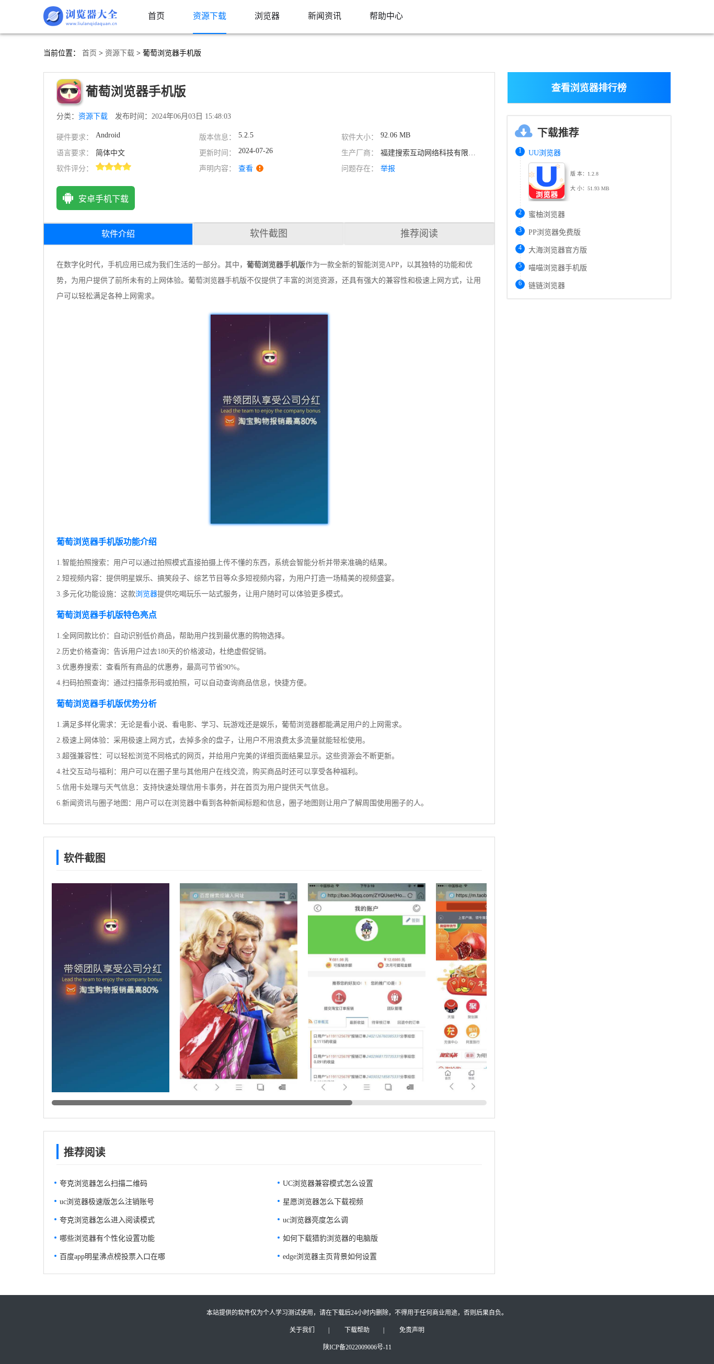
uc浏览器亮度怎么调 (315, 1220)
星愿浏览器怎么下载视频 (323, 1202)
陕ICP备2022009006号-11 (357, 1347)
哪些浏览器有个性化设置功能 (107, 1238)
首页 (89, 53)
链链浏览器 (546, 286)
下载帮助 (357, 1330)
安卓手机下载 (103, 198)
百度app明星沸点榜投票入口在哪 (112, 1257)
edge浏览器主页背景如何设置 (330, 1257)
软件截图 (268, 233)
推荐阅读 (419, 233)
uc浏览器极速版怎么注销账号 (107, 1202)
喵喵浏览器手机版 (557, 268)
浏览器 (146, 594)
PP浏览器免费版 (554, 232)
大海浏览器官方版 (557, 250)
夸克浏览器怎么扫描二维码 (103, 1183)
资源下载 (119, 53)
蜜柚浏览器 (546, 214)
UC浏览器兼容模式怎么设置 (328, 1183)
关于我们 (302, 1330)
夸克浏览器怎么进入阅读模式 (107, 1220)
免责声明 (411, 1330)
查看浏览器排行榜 (589, 88)
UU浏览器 (544, 153)
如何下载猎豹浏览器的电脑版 (330, 1238)
